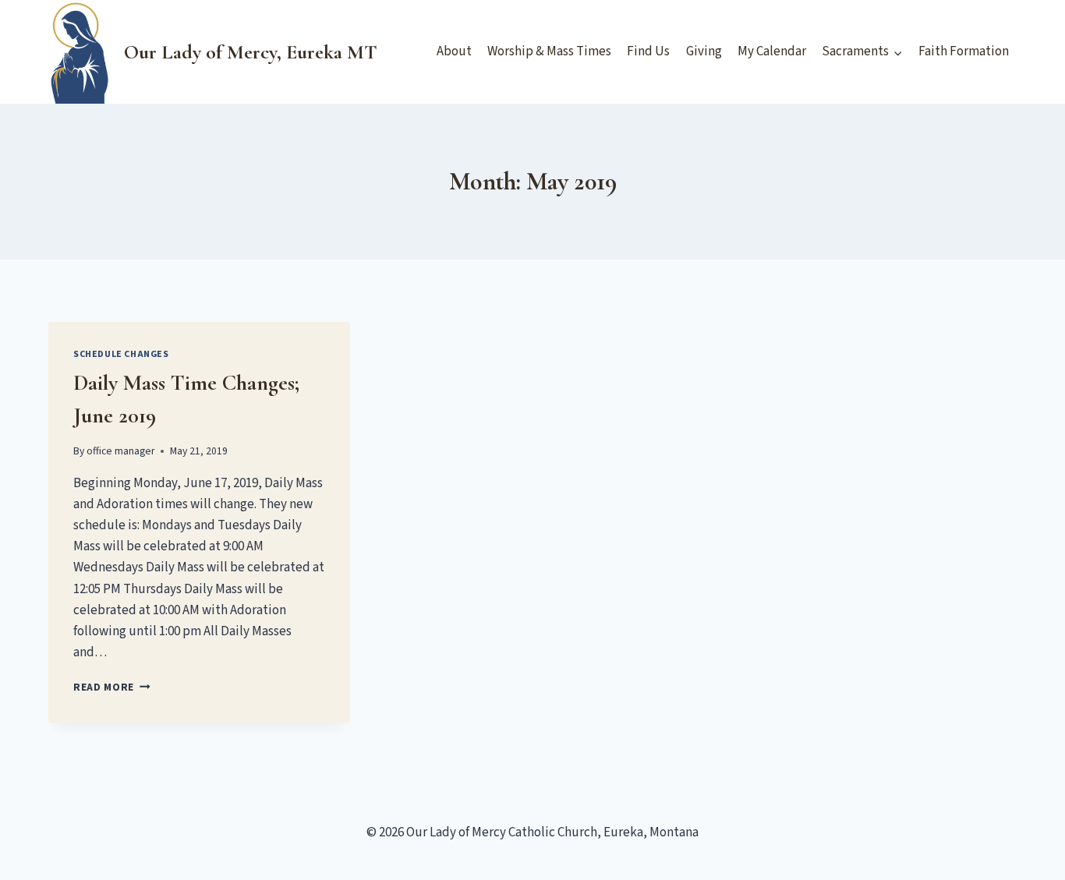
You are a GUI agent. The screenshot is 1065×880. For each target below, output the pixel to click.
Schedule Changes (121, 354)
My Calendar (772, 51)
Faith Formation (963, 51)
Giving (704, 51)
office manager (120, 451)
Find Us (648, 51)
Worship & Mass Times (549, 51)
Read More (111, 687)
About (454, 51)
